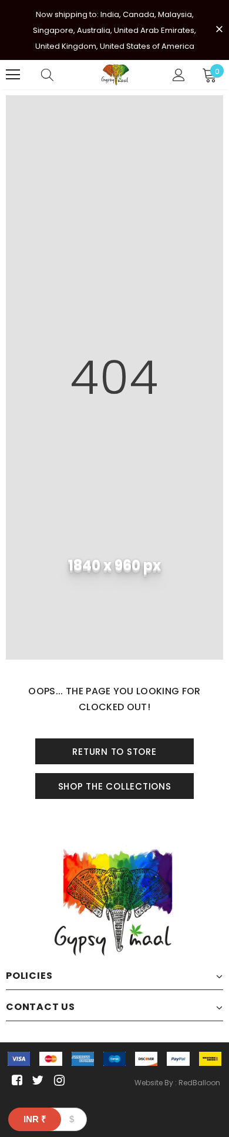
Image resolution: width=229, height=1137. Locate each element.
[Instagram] (57, 1081)
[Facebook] (15, 1081)
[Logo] (116, 74)
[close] (219, 29)
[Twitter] (36, 1081)
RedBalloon (199, 1083)
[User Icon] (179, 75)
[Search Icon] (47, 74)
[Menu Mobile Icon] (13, 75)
